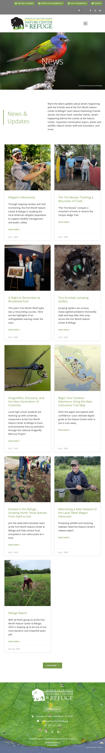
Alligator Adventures (21, 197)
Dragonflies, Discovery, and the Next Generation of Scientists (26, 401)
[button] (79, 11)
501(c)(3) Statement (52, 743)
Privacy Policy (52, 745)
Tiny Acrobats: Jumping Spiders (73, 299)
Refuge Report (17, 613)
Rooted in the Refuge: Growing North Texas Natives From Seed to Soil (27, 512)
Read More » (14, 229)
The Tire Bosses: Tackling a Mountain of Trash (75, 199)
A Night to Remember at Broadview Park (24, 299)
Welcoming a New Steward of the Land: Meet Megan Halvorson (77, 512)
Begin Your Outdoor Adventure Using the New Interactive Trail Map (75, 401)
